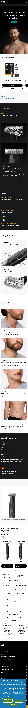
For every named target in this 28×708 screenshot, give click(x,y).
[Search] (24, 2)
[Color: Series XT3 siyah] (21, 561)
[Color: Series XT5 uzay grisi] (7, 561)
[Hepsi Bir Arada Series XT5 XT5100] (12, 70)
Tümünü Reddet (19, 701)
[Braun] (3, 2)
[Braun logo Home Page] (3, 2)
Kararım (13, 704)
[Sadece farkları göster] (3, 537)
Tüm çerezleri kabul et (7, 700)
